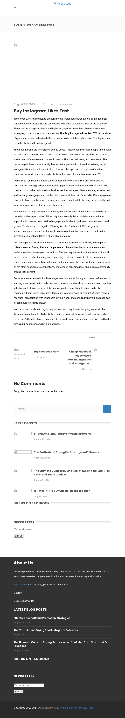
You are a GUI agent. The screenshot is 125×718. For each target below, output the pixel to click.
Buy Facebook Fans (46, 351)
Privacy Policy (86, 707)
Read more (20, 584)
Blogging (65, 104)
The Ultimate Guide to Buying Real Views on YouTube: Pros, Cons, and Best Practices (72, 472)
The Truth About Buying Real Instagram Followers (66, 452)
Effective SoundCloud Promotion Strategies (62, 433)
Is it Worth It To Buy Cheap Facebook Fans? (62, 491)
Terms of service (68, 707)
